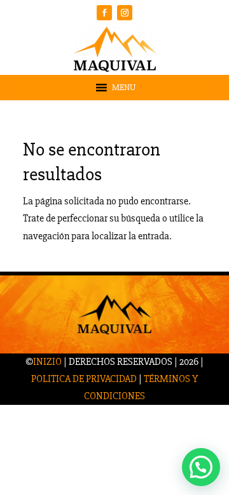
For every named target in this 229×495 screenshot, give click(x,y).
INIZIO (47, 361)
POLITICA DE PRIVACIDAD (84, 379)
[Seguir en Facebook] (104, 12)
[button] (123, 87)
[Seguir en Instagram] (124, 12)
